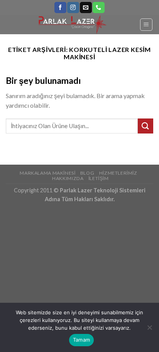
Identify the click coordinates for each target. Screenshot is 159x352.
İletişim (98, 178)
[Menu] (146, 24)
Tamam (81, 340)
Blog (87, 173)
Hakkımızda (67, 178)
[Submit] (145, 125)
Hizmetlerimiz (118, 173)
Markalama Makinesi (47, 173)
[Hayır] (149, 330)
